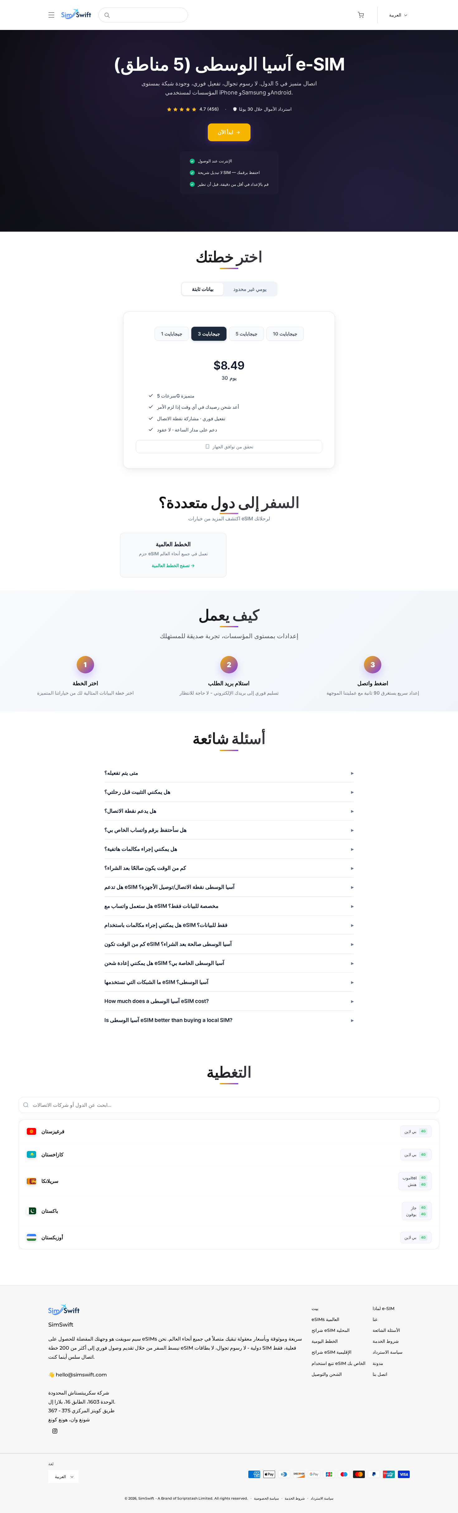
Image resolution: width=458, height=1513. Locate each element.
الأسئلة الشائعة (386, 1330)
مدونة (378, 1363)
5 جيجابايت (246, 334)
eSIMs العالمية (325, 1319)
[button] (51, 15)
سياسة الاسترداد (388, 1352)
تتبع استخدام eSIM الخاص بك (338, 1363)
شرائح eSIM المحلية (331, 1330)
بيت (315, 1308)
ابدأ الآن (225, 132)
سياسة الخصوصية (266, 1498)
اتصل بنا (380, 1374)
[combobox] (143, 14)
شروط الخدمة (386, 1341)
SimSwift (146, 1498)
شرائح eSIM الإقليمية (331, 1352)
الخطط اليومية (325, 1341)
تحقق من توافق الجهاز (232, 446)
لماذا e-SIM (383, 1308)
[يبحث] (107, 15)
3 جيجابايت (209, 334)
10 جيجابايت (285, 334)
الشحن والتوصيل (327, 1374)
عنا (375, 1319)
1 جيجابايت (171, 334)
